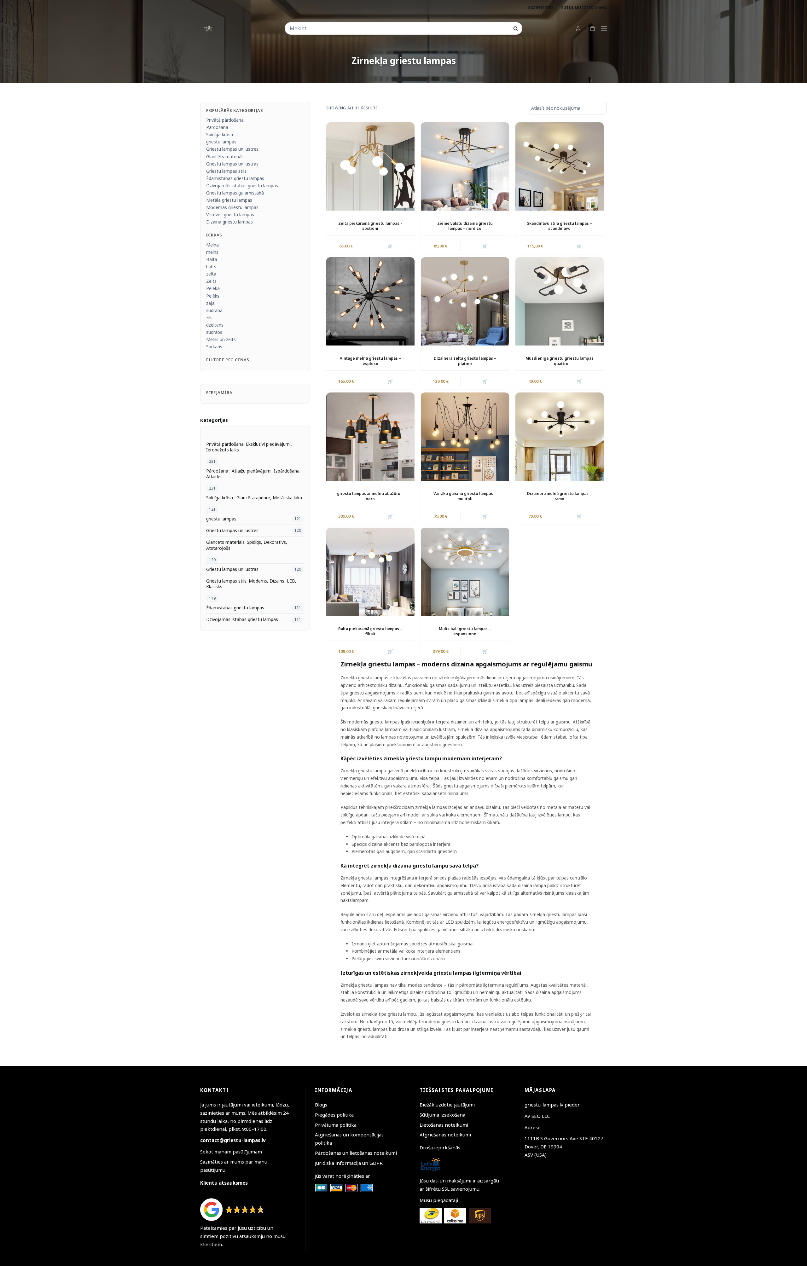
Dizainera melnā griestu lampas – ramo (559, 496)
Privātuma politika (336, 1125)
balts (211, 267)
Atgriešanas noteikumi (445, 1135)
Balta (211, 259)
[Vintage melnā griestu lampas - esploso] (370, 301)
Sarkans (214, 347)
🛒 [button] (390, 246)
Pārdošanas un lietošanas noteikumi (356, 1153)
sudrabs (214, 332)
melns (212, 252)
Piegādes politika (334, 1115)
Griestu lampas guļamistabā (235, 193)
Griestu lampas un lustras (232, 164)
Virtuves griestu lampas (230, 215)
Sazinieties (540, 7)
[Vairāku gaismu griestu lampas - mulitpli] (465, 436)
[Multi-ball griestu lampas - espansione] (465, 572)
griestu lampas (221, 142)
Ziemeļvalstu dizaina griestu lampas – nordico (465, 226)
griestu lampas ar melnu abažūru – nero (370, 496)
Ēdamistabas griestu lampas (235, 178)
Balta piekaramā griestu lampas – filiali (370, 631)
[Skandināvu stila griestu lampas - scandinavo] (559, 166)
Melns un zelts (221, 339)
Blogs (321, 1104)
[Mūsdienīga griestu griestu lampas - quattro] (559, 301)
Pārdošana (217, 127)
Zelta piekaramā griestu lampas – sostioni (370, 226)
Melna (212, 245)
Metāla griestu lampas (229, 200)
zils (209, 318)
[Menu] (604, 28)
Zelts (211, 281)
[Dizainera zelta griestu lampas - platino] (465, 301)
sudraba (214, 310)
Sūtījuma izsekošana (442, 1115)
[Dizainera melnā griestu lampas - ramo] (559, 436)
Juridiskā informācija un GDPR (349, 1163)
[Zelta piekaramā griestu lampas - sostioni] (370, 166)
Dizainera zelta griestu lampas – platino (465, 361)
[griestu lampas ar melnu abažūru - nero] (370, 436)
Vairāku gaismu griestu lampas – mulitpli (464, 496)
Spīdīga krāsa (219, 134)
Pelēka (213, 288)
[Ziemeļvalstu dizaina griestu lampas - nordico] (465, 166)
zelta (211, 274)
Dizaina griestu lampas (229, 222)
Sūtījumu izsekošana (584, 7)
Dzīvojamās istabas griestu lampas (242, 186)
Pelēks (212, 296)
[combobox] (399, 28)
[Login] (578, 28)
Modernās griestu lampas (232, 207)
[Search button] (516, 28)
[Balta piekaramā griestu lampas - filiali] (370, 572)
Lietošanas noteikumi (444, 1125)
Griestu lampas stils (226, 171)
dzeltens (215, 325)
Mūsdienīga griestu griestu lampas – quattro (559, 361)
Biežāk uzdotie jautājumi (447, 1104)
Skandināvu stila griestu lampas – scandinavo (559, 226)
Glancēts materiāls (225, 157)
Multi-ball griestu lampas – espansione (465, 631)
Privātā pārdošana (225, 120)
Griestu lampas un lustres (232, 149)
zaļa (210, 303)
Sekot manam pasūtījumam (231, 1151)
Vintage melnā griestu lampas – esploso (370, 361)
